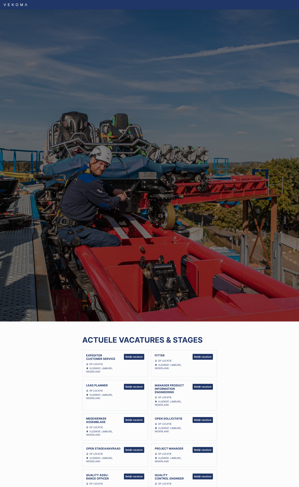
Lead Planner (97, 385)
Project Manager (169, 448)
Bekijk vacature (134, 356)
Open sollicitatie (168, 418)
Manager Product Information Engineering (169, 389)
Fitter (160, 355)
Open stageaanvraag (103, 448)
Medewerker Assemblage (96, 420)
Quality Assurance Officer (97, 477)
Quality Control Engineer (169, 477)
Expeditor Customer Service (100, 357)
